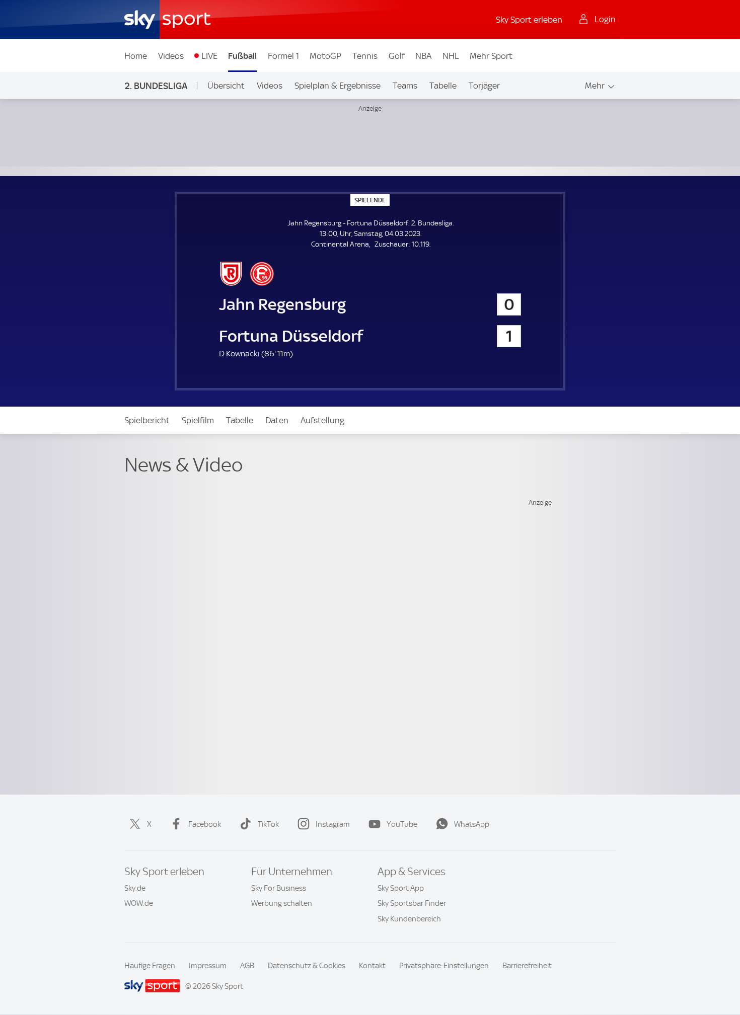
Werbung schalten (281, 903)
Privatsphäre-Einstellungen (444, 965)
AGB (247, 965)
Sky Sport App (401, 888)
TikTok (268, 824)
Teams (405, 86)
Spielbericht (147, 420)
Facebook (204, 824)
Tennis (365, 56)
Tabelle (443, 86)
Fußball (242, 56)
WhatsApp (471, 824)
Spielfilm (198, 420)
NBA (423, 56)
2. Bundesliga (156, 86)
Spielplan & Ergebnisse (337, 86)
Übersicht (226, 86)
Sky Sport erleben (529, 20)
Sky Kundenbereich (409, 918)
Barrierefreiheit (527, 965)
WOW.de (138, 903)
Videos (171, 56)
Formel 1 (283, 56)
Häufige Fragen (149, 965)
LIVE (209, 56)
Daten (276, 420)
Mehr (595, 86)
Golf (397, 56)
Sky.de (134, 888)
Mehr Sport (491, 56)
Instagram (333, 824)
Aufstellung (322, 420)
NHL (450, 56)
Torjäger (484, 86)
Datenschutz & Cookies (306, 965)
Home (135, 56)
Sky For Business (278, 888)
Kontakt (372, 965)
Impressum (208, 965)
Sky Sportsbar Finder (412, 903)
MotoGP (325, 56)
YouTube (402, 824)
